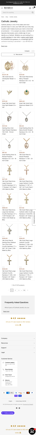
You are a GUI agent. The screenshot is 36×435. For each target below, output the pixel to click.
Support (3, 348)
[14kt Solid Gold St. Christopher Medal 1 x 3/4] (9, 65)
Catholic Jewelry (13, 16)
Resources (4, 343)
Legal (3, 352)
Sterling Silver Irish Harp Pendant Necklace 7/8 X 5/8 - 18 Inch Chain (9, 131)
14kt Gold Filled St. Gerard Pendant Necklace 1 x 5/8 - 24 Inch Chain (25, 157)
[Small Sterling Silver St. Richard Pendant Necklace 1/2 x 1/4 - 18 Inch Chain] (9, 143)
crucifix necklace (6, 37)
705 (24, 290)
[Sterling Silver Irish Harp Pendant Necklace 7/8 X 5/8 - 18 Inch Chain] (9, 117)
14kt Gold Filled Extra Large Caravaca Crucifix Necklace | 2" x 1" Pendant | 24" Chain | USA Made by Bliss (9, 185)
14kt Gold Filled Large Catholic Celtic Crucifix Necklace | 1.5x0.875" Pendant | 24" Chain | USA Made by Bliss (26, 214)
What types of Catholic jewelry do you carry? (17, 309)
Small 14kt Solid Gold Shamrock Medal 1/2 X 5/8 (26, 105)
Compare (27, 51)
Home (2, 16)
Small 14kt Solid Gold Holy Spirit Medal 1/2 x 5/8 (9, 105)
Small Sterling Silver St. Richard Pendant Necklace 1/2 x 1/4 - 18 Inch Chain (9, 157)
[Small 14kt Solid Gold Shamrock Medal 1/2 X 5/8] (26, 92)
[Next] (27, 290)
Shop (7, 16)
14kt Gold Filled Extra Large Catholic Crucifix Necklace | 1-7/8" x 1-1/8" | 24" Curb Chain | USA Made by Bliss (26, 185)
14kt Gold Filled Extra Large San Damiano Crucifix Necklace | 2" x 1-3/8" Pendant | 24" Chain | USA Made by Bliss (9, 215)
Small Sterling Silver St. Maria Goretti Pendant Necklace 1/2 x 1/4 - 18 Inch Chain (26, 131)
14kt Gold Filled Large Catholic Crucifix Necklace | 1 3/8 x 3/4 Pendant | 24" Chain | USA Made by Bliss (26, 244)
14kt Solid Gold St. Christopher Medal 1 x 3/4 (8, 78)
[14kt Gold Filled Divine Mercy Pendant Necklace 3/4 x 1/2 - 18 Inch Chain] (26, 65)
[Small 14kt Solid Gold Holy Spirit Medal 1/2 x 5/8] (9, 92)
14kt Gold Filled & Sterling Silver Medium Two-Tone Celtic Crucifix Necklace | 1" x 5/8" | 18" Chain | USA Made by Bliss (9, 245)
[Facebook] (16, 408)
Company (4, 338)
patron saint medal (27, 37)
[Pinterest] (19, 408)
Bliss (3, 72)
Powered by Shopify (28, 404)
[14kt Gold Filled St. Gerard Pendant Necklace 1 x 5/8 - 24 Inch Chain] (26, 143)
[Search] (33, 12)
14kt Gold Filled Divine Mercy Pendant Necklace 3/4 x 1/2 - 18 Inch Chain (26, 79)
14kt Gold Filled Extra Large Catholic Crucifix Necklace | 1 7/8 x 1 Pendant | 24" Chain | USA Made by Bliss (26, 275)
